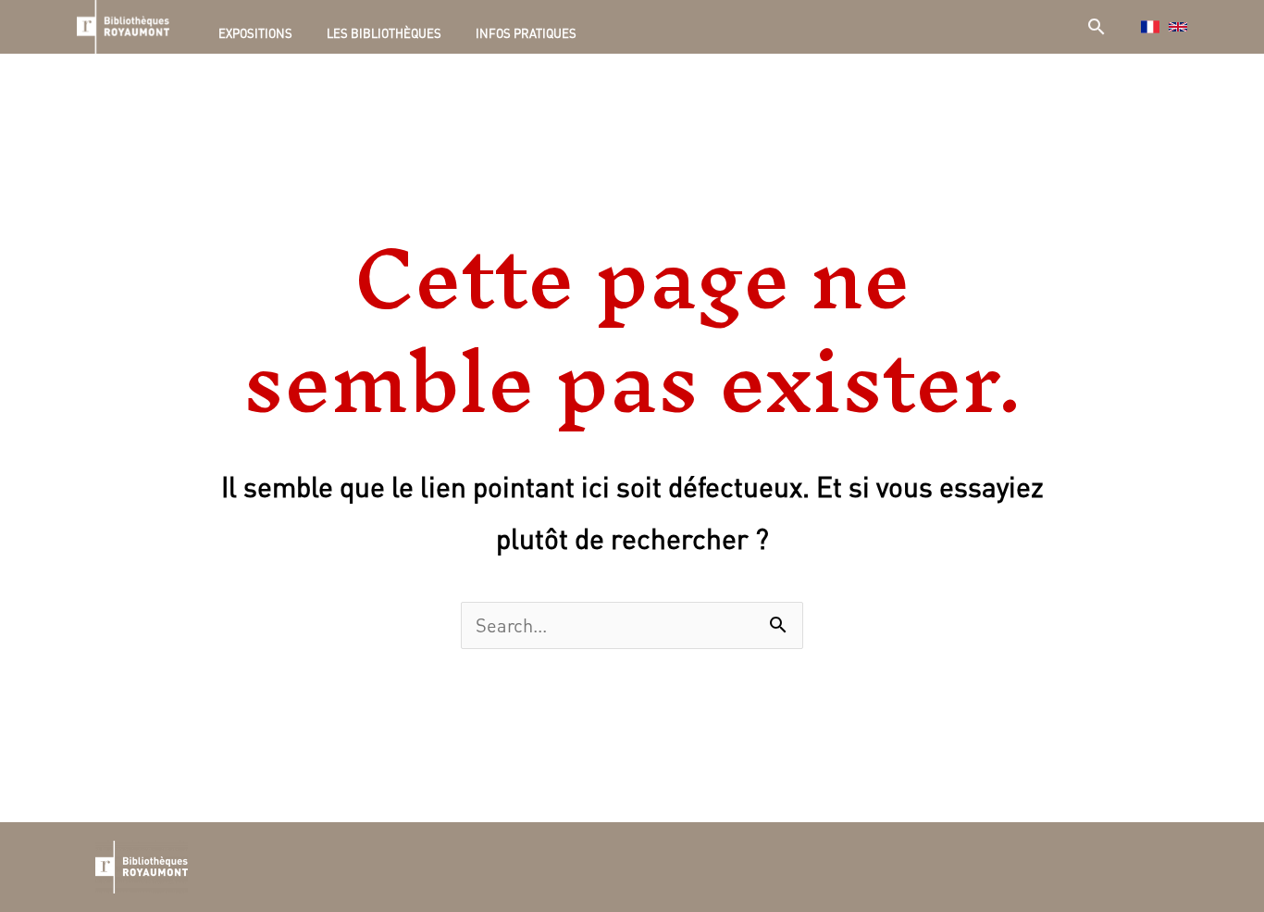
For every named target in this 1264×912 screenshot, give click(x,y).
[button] (1096, 26)
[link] (1178, 27)
